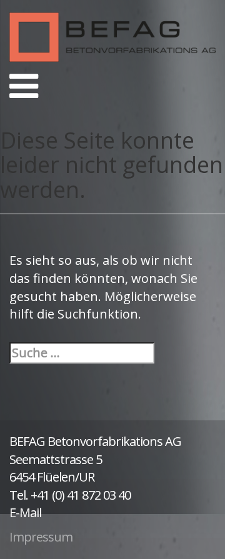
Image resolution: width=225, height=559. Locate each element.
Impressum (40, 536)
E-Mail (25, 512)
